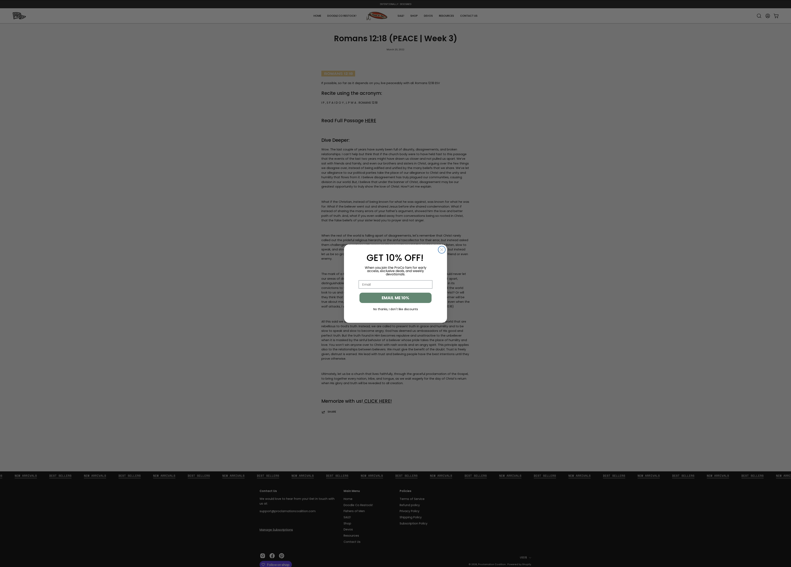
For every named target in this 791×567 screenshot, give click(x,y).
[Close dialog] (441, 249)
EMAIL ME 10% (395, 298)
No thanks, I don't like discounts (395, 309)
